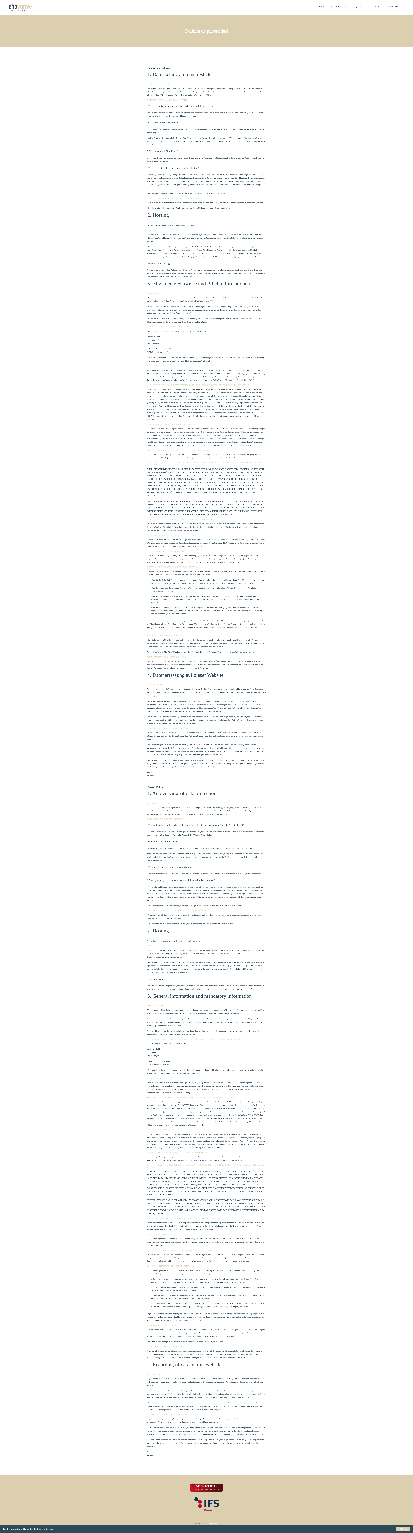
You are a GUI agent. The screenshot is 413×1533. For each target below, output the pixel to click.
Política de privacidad (212, 1523)
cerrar (403, 1529)
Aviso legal (196, 1523)
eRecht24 (151, 775)
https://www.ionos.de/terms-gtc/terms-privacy (165, 957)
